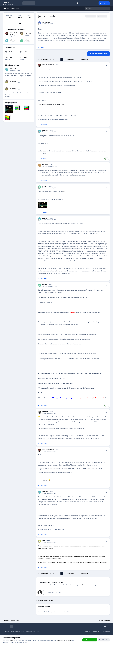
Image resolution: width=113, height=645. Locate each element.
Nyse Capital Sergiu (48, 64)
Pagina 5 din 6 (85, 59)
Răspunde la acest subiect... (54, 592)
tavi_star (44, 186)
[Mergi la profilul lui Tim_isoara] (21, 33)
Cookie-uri (39, 631)
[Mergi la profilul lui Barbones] (39, 412)
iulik (43, 540)
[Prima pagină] (38, 59)
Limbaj (6, 631)
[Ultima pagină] (77, 59)
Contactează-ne (30, 631)
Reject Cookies (103, 640)
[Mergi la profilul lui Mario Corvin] (39, 22)
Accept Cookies (90, 640)
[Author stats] (106, 22)
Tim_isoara (27, 33)
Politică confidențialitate (17, 631)
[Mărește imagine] (39, 417)
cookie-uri (12, 640)
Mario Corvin (46, 22)
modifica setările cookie (64, 640)
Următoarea (70, 59)
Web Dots (87, 631)
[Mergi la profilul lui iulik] (39, 541)
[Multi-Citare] (38, 124)
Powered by (101, 631)
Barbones (45, 411)
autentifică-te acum (84, 585)
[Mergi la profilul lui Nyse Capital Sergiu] (39, 65)
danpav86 (45, 165)
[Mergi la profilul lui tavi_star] (39, 187)
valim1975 (45, 130)
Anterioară (44, 59)
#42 (63, 192)
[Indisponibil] (42, 203)
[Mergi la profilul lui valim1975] (39, 131)
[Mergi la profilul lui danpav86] (39, 165)
